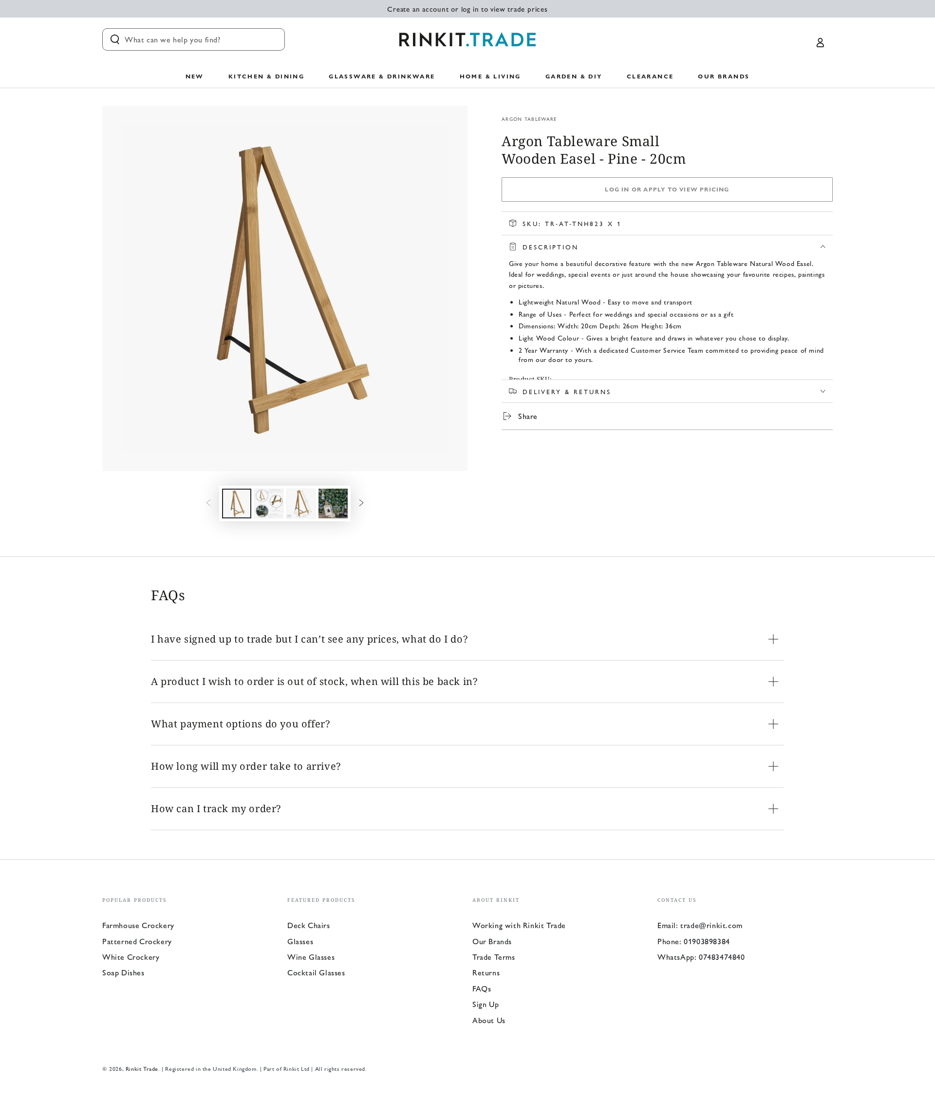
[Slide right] (361, 503)
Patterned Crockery (137, 941)
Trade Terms (493, 956)
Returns (486, 972)
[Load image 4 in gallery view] (333, 503)
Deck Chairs (308, 925)
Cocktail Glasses (316, 972)
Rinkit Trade (142, 1068)
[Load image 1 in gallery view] (236, 503)
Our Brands (492, 941)
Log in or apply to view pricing (667, 189)
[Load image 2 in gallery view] (268, 503)
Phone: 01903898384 (693, 941)
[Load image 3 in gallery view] (301, 503)
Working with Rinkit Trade (519, 925)
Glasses (300, 941)
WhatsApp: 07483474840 (701, 956)
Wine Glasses (311, 956)
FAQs (481, 988)
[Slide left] (208, 503)
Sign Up (485, 1003)
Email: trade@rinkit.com (700, 925)
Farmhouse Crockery (138, 925)
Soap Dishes (123, 972)
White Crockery (130, 956)
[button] (193, 39)
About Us (488, 1020)
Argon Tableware (529, 118)
